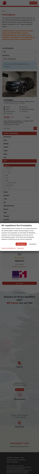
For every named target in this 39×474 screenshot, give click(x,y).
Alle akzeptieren (21, 244)
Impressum (20, 248)
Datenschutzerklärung (8, 248)
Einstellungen (32, 244)
